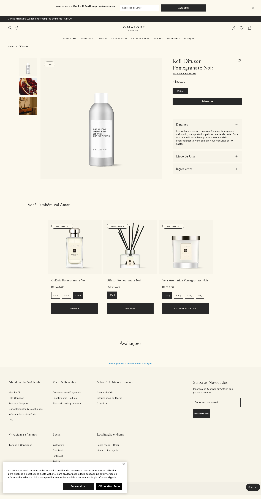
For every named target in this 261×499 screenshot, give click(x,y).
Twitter (57, 461)
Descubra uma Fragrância (67, 392)
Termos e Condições (20, 445)
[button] (253, 8)
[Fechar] (123, 464)
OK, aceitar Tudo (109, 486)
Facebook (58, 450)
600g (189, 295)
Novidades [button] (86, 38)
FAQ (11, 420)
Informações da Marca (109, 398)
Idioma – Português (107, 450)
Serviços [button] (189, 38)
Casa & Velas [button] (119, 38)
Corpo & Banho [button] (140, 38)
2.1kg (178, 295)
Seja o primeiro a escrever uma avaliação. (130, 363)
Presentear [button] (173, 38)
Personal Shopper (19, 403)
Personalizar (78, 486)
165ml (180, 91)
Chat (250, 487)
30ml (66, 295)
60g (200, 295)
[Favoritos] (240, 61)
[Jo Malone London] (133, 28)
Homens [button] (158, 38)
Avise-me (207, 101)
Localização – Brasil (108, 445)
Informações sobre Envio (22, 414)
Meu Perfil (14, 392)
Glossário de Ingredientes (67, 403)
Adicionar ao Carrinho (185, 308)
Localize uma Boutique (65, 398)
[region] (65, 477)
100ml (78, 295)
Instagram (58, 445)
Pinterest (58, 456)
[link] (75, 247)
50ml (55, 295)
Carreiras (102, 403)
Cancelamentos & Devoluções (26, 409)
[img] (234, 28)
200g (167, 295)
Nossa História (105, 392)
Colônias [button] (102, 38)
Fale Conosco (16, 398)
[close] (252, 8)
